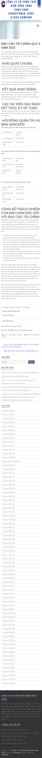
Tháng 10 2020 (7, 574)
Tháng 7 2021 (7, 555)
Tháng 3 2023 (7, 508)
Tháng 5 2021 (7, 558)
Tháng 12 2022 (7, 516)
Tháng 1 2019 (7, 640)
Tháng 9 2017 (7, 683)
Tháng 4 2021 (7, 562)
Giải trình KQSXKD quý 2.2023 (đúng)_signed (17, 330)
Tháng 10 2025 (7, 434)
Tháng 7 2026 (7, 414)
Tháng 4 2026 (7, 422)
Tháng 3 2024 (7, 481)
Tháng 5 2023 (7, 500)
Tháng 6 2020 (7, 590)
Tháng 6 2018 (7, 663)
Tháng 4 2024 (7, 477)
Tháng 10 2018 (7, 648)
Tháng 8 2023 (7, 492)
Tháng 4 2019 (7, 628)
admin (6, 335)
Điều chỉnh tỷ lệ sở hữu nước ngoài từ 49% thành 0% (20, 372)
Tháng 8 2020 (7, 582)
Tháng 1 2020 (7, 609)
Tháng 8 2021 (7, 551)
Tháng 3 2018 (7, 671)
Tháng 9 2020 (7, 578)
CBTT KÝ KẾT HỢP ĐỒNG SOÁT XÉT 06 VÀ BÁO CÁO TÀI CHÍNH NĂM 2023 (20, 346)
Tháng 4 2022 (7, 535)
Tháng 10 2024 (7, 465)
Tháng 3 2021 (7, 566)
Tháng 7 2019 (7, 625)
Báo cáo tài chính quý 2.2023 (11, 326)
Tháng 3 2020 (7, 601)
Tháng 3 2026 (7, 426)
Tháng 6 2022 (7, 531)
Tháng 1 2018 (7, 675)
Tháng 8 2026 (7, 411)
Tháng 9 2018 (7, 652)
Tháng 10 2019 (7, 617)
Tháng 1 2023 (7, 512)
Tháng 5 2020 (7, 593)
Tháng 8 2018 (7, 656)
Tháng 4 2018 (7, 667)
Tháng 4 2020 (7, 597)
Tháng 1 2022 (7, 543)
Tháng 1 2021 (7, 570)
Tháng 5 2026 (7, 418)
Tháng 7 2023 (7, 496)
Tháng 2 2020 (7, 605)
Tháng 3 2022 (7, 539)
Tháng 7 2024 (7, 473)
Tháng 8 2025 (7, 438)
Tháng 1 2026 (7, 430)
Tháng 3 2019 (7, 632)
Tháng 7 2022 (7, 527)
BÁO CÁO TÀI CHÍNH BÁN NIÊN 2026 (15, 376)
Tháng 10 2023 (7, 488)
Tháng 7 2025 (7, 442)
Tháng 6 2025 (7, 446)
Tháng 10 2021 (7, 547)
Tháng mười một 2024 (10, 461)
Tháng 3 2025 (7, 453)
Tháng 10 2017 (7, 679)
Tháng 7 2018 (7, 660)
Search (31, 362)
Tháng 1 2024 (7, 484)
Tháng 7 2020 (7, 586)
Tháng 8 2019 (7, 621)
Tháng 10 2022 (7, 520)
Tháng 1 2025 (7, 457)
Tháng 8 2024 (7, 469)
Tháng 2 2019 (7, 636)
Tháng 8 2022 (7, 523)
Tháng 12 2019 (7, 613)
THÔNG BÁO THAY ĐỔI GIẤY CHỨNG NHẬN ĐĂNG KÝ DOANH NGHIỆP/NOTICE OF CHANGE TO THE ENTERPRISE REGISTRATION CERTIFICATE (21, 397)
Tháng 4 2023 (7, 504)
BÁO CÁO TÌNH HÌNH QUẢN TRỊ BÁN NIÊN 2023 (22, 351)
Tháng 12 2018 (7, 644)
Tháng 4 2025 (7, 449)
